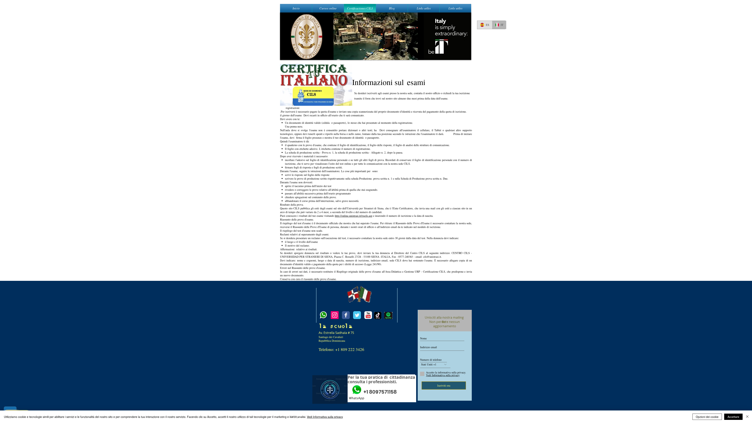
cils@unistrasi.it (432, 256)
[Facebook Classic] (346, 315)
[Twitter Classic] (357, 315)
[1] (323, 315)
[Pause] (285, 54)
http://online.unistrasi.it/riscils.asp (353, 216)
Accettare (733, 417)
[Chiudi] (747, 417)
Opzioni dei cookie (707, 417)
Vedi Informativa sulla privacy (325, 417)
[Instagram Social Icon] (335, 315)
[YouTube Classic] (368, 315)
